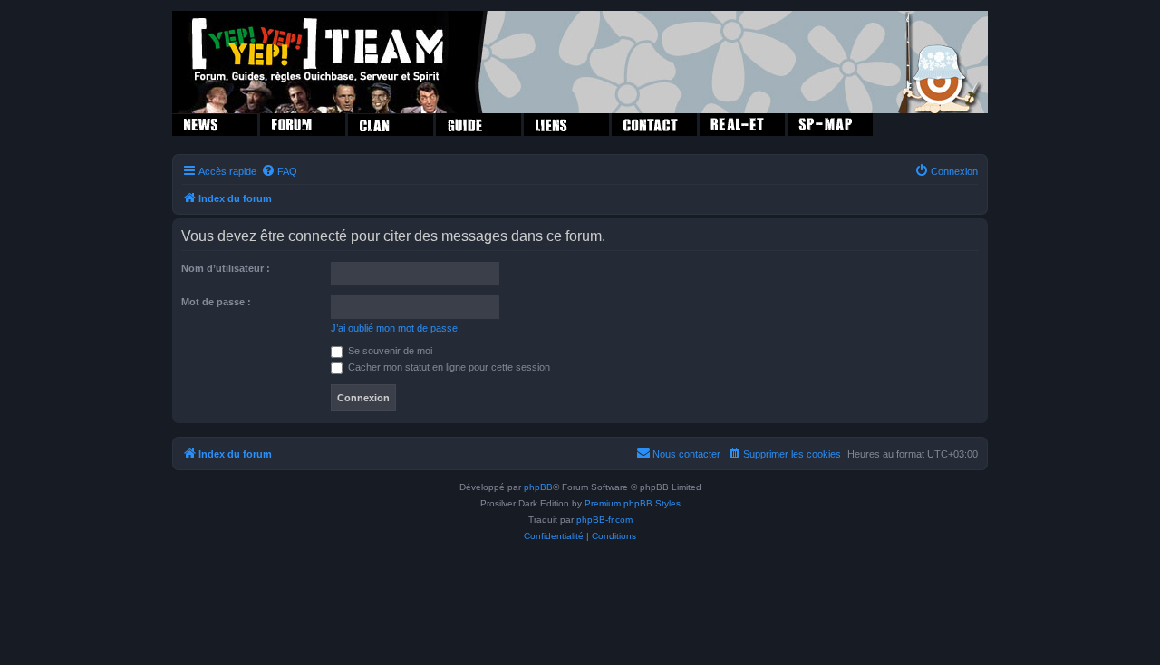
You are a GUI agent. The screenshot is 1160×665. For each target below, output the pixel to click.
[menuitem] (279, 171)
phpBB (538, 487)
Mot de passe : (216, 301)
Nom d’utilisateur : (225, 268)
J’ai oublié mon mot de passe (394, 328)
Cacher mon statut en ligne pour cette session (447, 366)
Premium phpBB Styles (633, 503)
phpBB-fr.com (604, 520)
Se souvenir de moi (388, 350)
